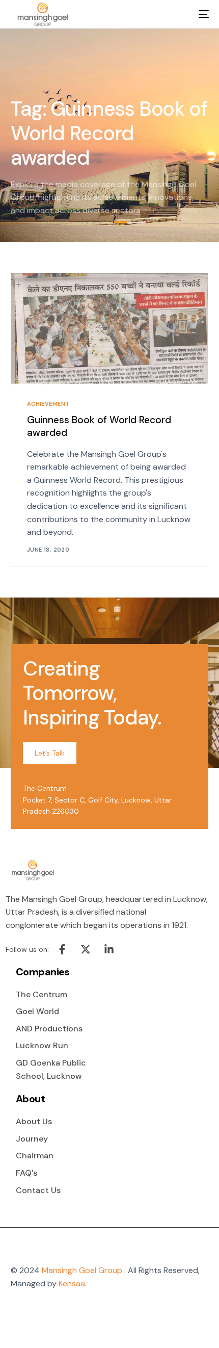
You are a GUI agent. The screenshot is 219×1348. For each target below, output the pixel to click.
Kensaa (72, 1283)
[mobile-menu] (196, 14)
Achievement (48, 404)
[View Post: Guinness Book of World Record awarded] (109, 329)
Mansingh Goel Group (82, 1270)
